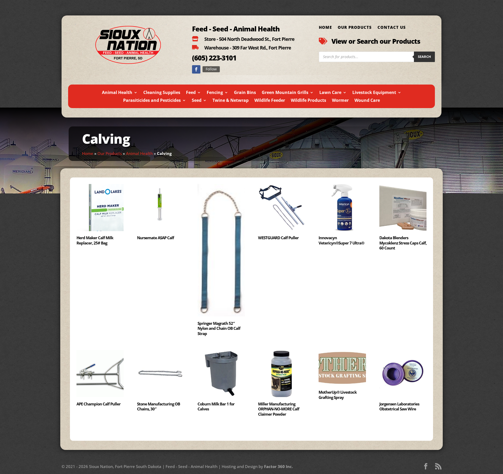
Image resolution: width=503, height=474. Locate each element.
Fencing (215, 93)
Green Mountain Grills (285, 93)
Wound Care (367, 100)
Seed (196, 100)
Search (424, 56)
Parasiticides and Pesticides (152, 100)
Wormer (340, 100)
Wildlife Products (308, 100)
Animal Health (117, 93)
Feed (191, 93)
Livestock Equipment (374, 93)
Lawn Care (330, 93)
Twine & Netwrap (230, 100)
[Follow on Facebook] (196, 69)
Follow (211, 68)
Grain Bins (245, 93)
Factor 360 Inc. (278, 466)
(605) (199, 58)
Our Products (355, 27)
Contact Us (392, 27)
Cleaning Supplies (161, 93)
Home (325, 27)
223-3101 (221, 58)
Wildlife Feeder (269, 100)
